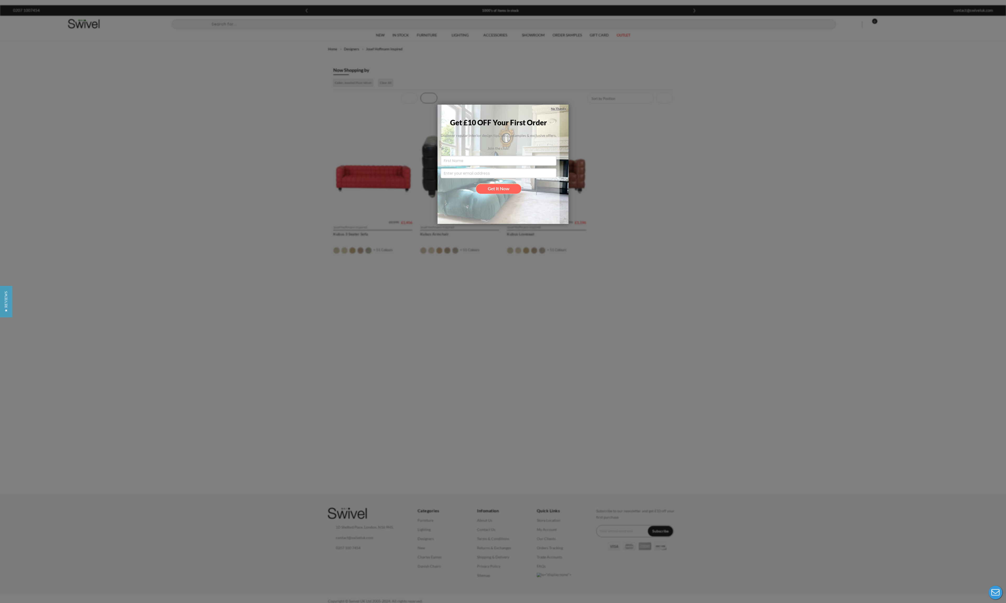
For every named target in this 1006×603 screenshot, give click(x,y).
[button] (6, 301)
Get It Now (498, 188)
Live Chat (995, 592)
